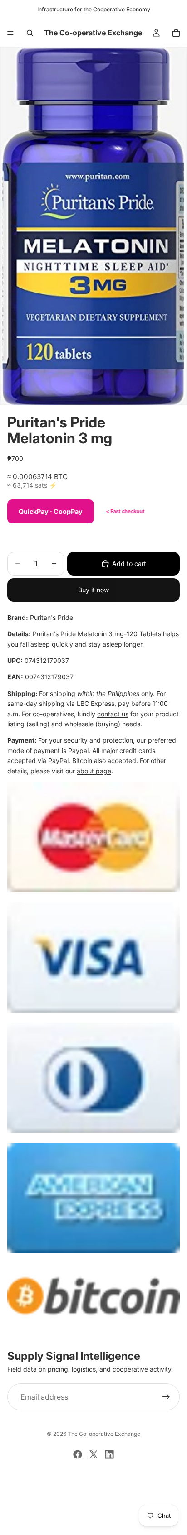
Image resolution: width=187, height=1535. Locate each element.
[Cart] (176, 33)
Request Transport (94, 1522)
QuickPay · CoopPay (51, 511)
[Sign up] (166, 1397)
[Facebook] (77, 1454)
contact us (112, 714)
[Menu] (10, 33)
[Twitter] (93, 1454)
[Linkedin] (109, 1454)
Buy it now (93, 590)
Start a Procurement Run (93, 1492)
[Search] (30, 33)
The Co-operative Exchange (104, 1433)
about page (94, 771)
